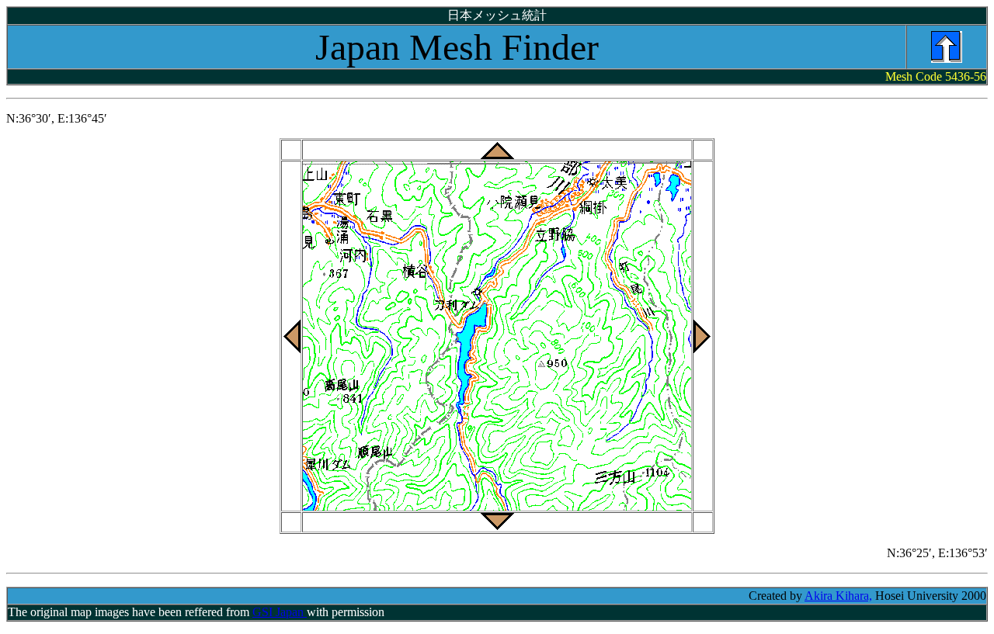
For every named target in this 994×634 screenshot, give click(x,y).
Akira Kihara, (838, 595)
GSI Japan (279, 611)
